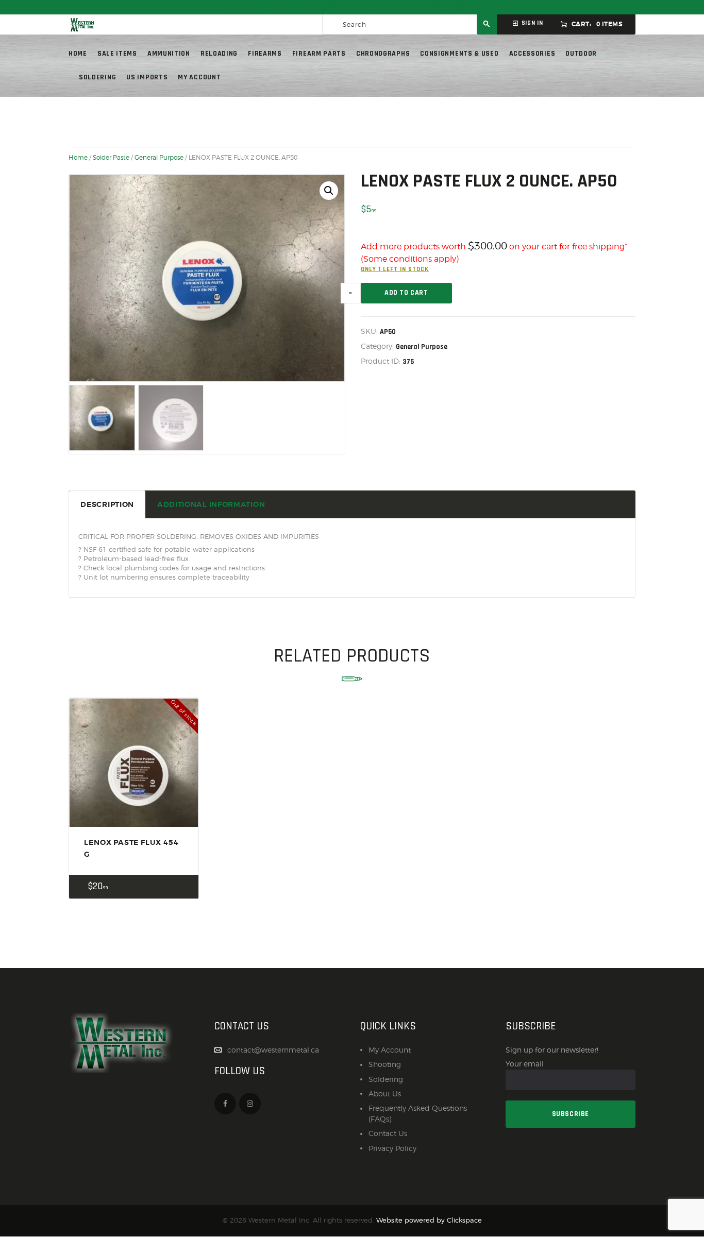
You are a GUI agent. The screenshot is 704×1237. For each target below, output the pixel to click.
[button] (329, 190)
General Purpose (159, 157)
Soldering (385, 1079)
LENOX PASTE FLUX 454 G (131, 848)
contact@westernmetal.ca (273, 1049)
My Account (389, 1049)
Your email (525, 1063)
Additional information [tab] (211, 504)
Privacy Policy (392, 1148)
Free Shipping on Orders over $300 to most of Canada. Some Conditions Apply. (352, 7)
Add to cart (406, 292)
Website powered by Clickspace (429, 1220)
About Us (384, 1093)
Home (78, 157)
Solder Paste (111, 157)
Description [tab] (107, 504)
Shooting (384, 1064)
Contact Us (387, 1133)
